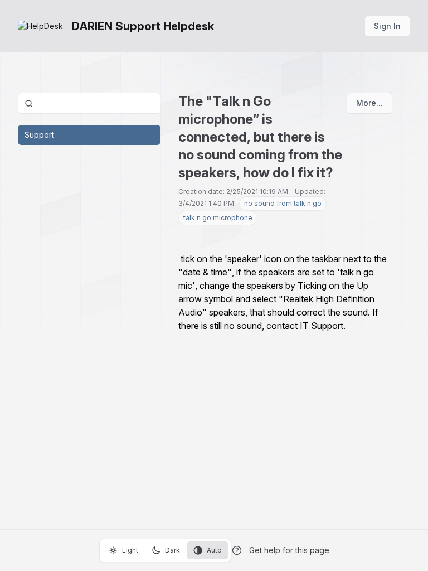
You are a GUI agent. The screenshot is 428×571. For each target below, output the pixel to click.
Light (130, 550)
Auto (214, 550)
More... (369, 103)
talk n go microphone (217, 218)
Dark (172, 550)
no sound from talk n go (283, 203)
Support (39, 134)
